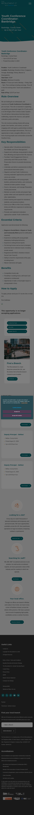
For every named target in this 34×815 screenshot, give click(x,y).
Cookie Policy (24, 402)
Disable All (17, 411)
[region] (17, 407)
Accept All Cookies (17, 415)
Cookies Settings (17, 407)
